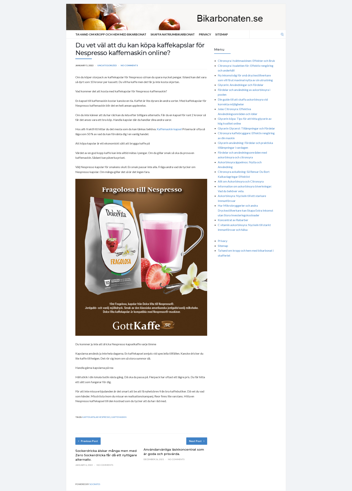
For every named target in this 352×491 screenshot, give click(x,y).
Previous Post (89, 441)
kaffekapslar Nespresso (96, 417)
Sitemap (221, 34)
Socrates (94, 484)
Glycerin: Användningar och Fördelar (240, 84)
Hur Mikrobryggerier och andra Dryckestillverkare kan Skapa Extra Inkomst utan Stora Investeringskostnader (245, 210)
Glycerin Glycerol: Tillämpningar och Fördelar (246, 128)
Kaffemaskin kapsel (169, 129)
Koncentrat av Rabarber (233, 220)
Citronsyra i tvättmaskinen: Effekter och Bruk (246, 60)
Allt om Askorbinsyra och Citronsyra (241, 181)
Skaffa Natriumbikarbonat (173, 34)
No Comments (129, 65)
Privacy (205, 34)
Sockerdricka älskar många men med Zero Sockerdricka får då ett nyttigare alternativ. (106, 455)
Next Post (195, 441)
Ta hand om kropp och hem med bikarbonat (110, 34)
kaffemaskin (118, 417)
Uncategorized (107, 65)
